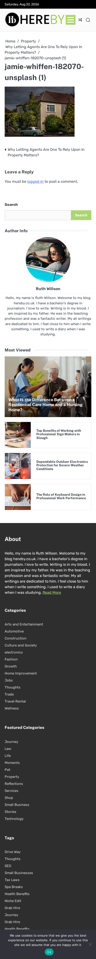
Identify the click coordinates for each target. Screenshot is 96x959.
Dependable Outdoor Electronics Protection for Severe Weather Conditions (62, 465)
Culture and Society (21, 645)
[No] (90, 944)
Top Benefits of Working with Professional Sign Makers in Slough (58, 434)
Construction (15, 638)
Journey (11, 742)
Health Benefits (17, 894)
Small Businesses (19, 873)
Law (8, 749)
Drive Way (13, 852)
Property (12, 777)
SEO (8, 866)
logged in (35, 181)
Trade (9, 694)
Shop (9, 798)
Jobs (9, 680)
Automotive (14, 631)
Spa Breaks (14, 887)
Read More (52, 592)
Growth (11, 666)
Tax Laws (12, 880)
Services (11, 791)
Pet (7, 770)
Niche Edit (13, 901)
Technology (14, 819)
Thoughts (13, 687)
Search (11, 204)
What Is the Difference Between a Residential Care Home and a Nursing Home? (45, 404)
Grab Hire (12, 908)
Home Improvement (21, 673)
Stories (10, 812)
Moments (12, 763)
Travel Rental (15, 701)
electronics (14, 652)
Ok (49, 952)
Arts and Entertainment (24, 624)
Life (8, 756)
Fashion (11, 659)
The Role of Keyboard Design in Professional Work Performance (61, 496)
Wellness (12, 708)
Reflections (14, 784)
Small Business (17, 805)
